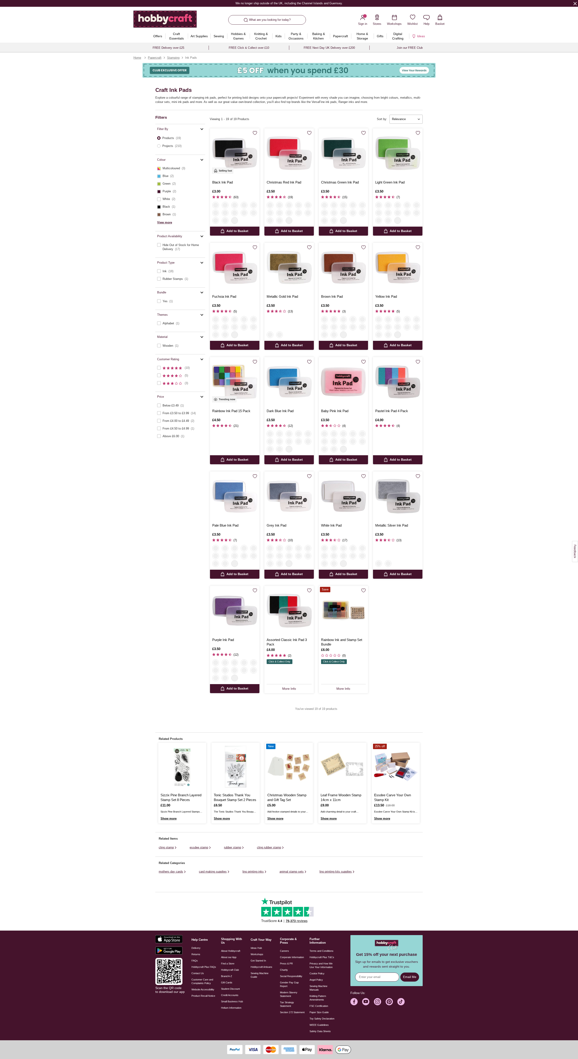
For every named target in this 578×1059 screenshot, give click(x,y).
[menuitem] (157, 36)
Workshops (257, 954)
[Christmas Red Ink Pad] (289, 153)
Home (137, 57)
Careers (284, 951)
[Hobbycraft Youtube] (365, 1001)
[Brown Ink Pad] (343, 267)
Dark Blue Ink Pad (280, 411)
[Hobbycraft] (165, 21)
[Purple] (253, 205)
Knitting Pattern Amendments (318, 998)
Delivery (195, 948)
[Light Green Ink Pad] (397, 153)
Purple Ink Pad (223, 640)
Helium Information (231, 1007)
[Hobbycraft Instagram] (377, 1001)
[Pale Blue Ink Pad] (234, 496)
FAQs (194, 960)
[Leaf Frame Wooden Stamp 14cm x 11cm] (342, 767)
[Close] (575, 3)
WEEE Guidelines (319, 1025)
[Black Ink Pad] (234, 153)
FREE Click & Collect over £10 (249, 47)
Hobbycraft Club (230, 969)
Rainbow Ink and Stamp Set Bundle (341, 642)
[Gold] (270, 334)
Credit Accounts (229, 995)
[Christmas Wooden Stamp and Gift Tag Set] (289, 767)
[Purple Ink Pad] (234, 610)
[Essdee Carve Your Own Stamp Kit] (396, 767)
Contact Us (197, 973)
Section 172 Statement (292, 1012)
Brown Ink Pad (332, 296)
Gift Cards (226, 982)
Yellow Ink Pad (386, 296)
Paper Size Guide (319, 1012)
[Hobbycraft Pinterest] (389, 1001)
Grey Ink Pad (276, 525)
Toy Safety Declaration (322, 1018)
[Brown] (225, 220)
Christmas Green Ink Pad (340, 182)
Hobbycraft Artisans (261, 967)
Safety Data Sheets (320, 1031)
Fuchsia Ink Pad (224, 296)
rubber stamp (232, 847)
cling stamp (166, 847)
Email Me (409, 977)
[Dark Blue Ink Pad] (289, 381)
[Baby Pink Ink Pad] (343, 381)
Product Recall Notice (203, 995)
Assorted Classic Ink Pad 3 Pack (287, 642)
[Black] (215, 205)
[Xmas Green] (225, 212)
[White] (215, 212)
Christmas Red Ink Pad (284, 182)
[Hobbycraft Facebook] (354, 1001)
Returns (195, 954)
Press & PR (286, 963)
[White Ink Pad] (343, 496)
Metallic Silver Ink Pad (391, 525)
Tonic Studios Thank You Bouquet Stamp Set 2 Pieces (235, 797)
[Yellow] (244, 212)
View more (164, 222)
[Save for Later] (255, 133)
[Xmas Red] (234, 212)
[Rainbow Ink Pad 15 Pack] (234, 381)
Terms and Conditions (321, 951)
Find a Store (227, 963)
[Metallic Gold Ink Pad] (289, 267)
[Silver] (279, 334)
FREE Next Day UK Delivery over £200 (329, 47)
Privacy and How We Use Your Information (321, 965)
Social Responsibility (291, 976)
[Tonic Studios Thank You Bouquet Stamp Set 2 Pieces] (235, 767)
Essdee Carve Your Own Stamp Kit (392, 797)
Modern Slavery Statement (288, 994)
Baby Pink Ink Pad (334, 411)
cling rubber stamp (269, 847)
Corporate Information (292, 957)
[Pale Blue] (270, 212)
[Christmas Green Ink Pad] (343, 153)
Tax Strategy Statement (287, 1004)
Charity (284, 969)
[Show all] (234, 220)
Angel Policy (316, 979)
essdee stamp (199, 847)
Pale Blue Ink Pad (225, 525)
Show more (169, 818)
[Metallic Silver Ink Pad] (397, 496)
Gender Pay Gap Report (289, 984)
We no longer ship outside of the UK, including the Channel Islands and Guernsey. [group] (289, 3)
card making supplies (213, 871)
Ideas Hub (256, 948)
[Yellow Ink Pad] (397, 267)
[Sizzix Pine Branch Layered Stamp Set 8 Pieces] (182, 767)
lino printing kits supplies (335, 871)
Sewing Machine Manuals (318, 988)
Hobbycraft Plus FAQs (203, 967)
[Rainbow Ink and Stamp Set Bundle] (343, 610)
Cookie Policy (317, 973)
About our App (228, 957)
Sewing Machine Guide (259, 975)
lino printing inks (253, 871)
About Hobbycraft (230, 951)
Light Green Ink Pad (390, 182)
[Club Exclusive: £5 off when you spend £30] (289, 70)
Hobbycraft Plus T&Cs (322, 957)
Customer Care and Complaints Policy (202, 981)
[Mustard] (253, 212)
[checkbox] (180, 168)
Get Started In (258, 960)
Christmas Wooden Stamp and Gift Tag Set (286, 797)
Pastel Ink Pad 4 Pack (391, 411)
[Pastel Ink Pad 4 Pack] (397, 381)
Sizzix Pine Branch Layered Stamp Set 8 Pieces (181, 797)
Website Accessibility (202, 989)
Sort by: (382, 119)
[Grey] (215, 220)
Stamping (173, 57)
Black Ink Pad (222, 182)
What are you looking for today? (270, 19)
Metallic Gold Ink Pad (282, 296)
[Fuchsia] (234, 205)
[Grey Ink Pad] (289, 496)
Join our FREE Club (410, 47)
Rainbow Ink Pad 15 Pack (231, 411)
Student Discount (230, 988)
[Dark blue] (225, 205)
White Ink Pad (331, 525)
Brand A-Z (226, 976)
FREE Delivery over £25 (168, 47)
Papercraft (154, 57)
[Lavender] (244, 205)
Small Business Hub (232, 1001)
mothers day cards (171, 871)
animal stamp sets (292, 871)
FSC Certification (319, 1006)
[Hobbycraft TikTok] (401, 1001)
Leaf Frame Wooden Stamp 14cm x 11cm (341, 797)
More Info (289, 688)
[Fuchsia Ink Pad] (234, 267)
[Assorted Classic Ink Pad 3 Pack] (289, 610)
